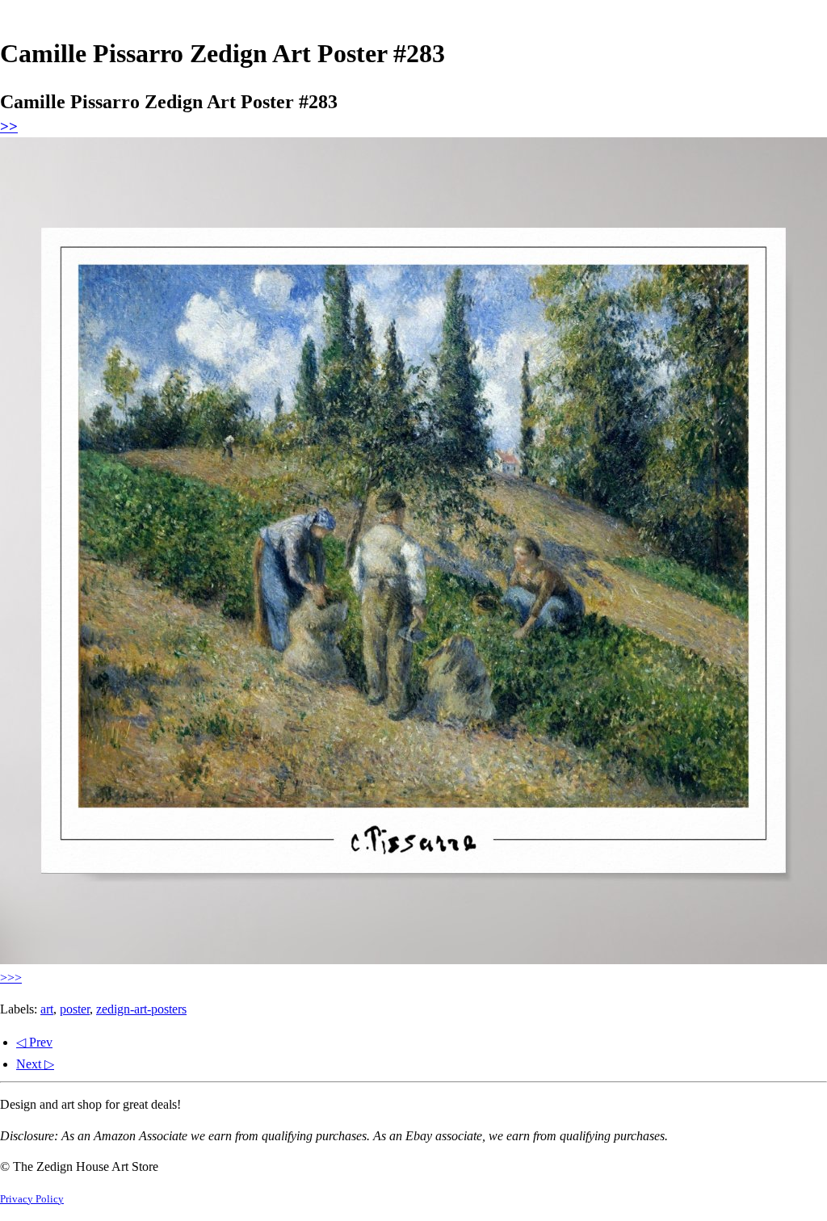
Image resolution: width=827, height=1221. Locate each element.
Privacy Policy (32, 1199)
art (46, 1009)
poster (75, 1009)
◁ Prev (34, 1042)
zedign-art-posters (141, 1009)
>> (9, 126)
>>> (11, 977)
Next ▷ (35, 1064)
